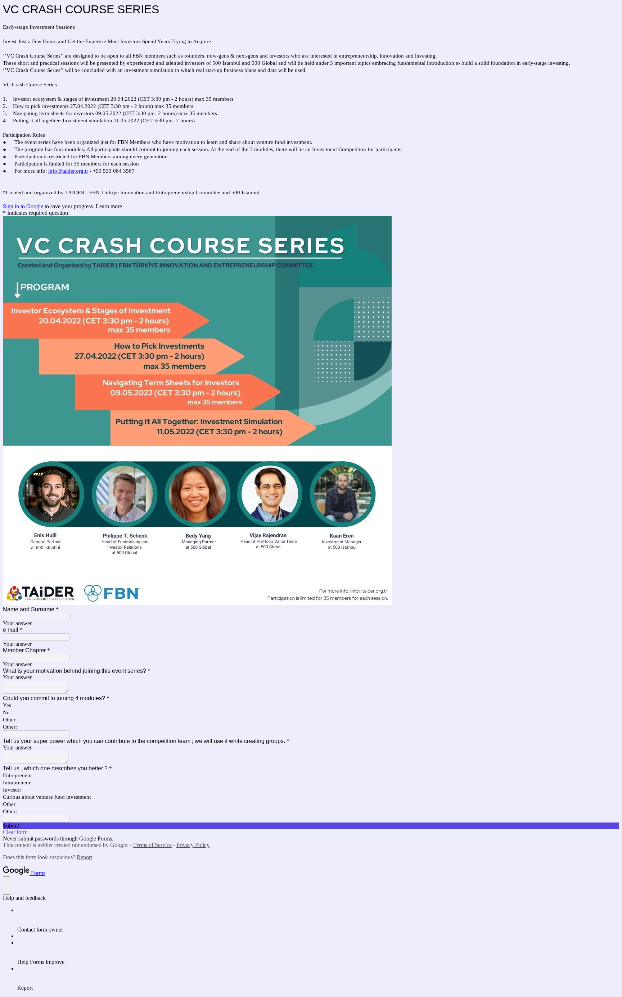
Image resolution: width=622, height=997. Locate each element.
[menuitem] (318, 920)
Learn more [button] (109, 206)
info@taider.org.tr (68, 171)
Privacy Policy (192, 845)
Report (84, 857)
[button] (311, 825)
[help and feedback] (6, 885)
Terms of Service (152, 845)
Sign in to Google (23, 206)
